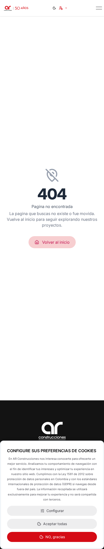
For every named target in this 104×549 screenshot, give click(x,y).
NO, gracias (55, 537)
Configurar (55, 511)
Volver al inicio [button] (56, 242)
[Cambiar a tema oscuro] (54, 8)
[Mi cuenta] (63, 8)
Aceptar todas (55, 524)
